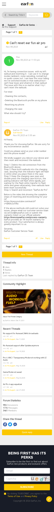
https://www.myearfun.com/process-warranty (25, 217)
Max (18, 57)
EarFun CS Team (20, 130)
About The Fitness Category (12, 317)
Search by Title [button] (16, 15)
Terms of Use (13, 496)
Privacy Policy (31, 496)
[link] (3, 25)
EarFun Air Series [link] (27, 25)
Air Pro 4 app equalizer (12, 384)
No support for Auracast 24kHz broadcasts (20, 333)
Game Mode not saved (12, 372)
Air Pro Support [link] (9, 27)
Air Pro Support (10, 339)
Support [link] (12, 25)
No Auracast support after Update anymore (21, 346)
